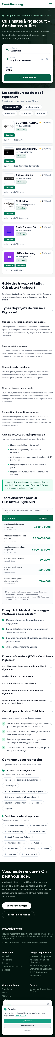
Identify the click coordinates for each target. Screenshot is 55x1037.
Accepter (28, 1021)
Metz (4, 992)
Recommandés (12, 107)
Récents (41, 113)
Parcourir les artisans (18, 914)
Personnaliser (28, 1026)
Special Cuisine (24, 175)
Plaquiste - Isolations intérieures (39, 961)
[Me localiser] (47, 59)
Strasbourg (7, 989)
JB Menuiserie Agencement (31, 253)
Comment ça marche (12, 966)
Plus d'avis (10, 113)
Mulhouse (6, 996)
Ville (12, 58)
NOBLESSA (22, 201)
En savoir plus (20, 1016)
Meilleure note (32, 107)
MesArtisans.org (12, 4)
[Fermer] (48, 1004)
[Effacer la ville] (42, 59)
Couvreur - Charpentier (40, 956)
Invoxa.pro (42, 943)
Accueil (5, 956)
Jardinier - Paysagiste (40, 965)
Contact (6, 970)
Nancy (5, 999)
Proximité (26, 113)
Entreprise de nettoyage (41, 969)
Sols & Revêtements (39, 972)
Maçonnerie (35, 975)
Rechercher (29, 77)
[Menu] (50, 4)
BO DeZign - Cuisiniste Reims (32, 122)
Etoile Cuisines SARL (27, 227)
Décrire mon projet (16, 905)
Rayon (9, 67)
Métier (13, 48)
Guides (5, 963)
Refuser (27, 1030)
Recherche (7, 960)
